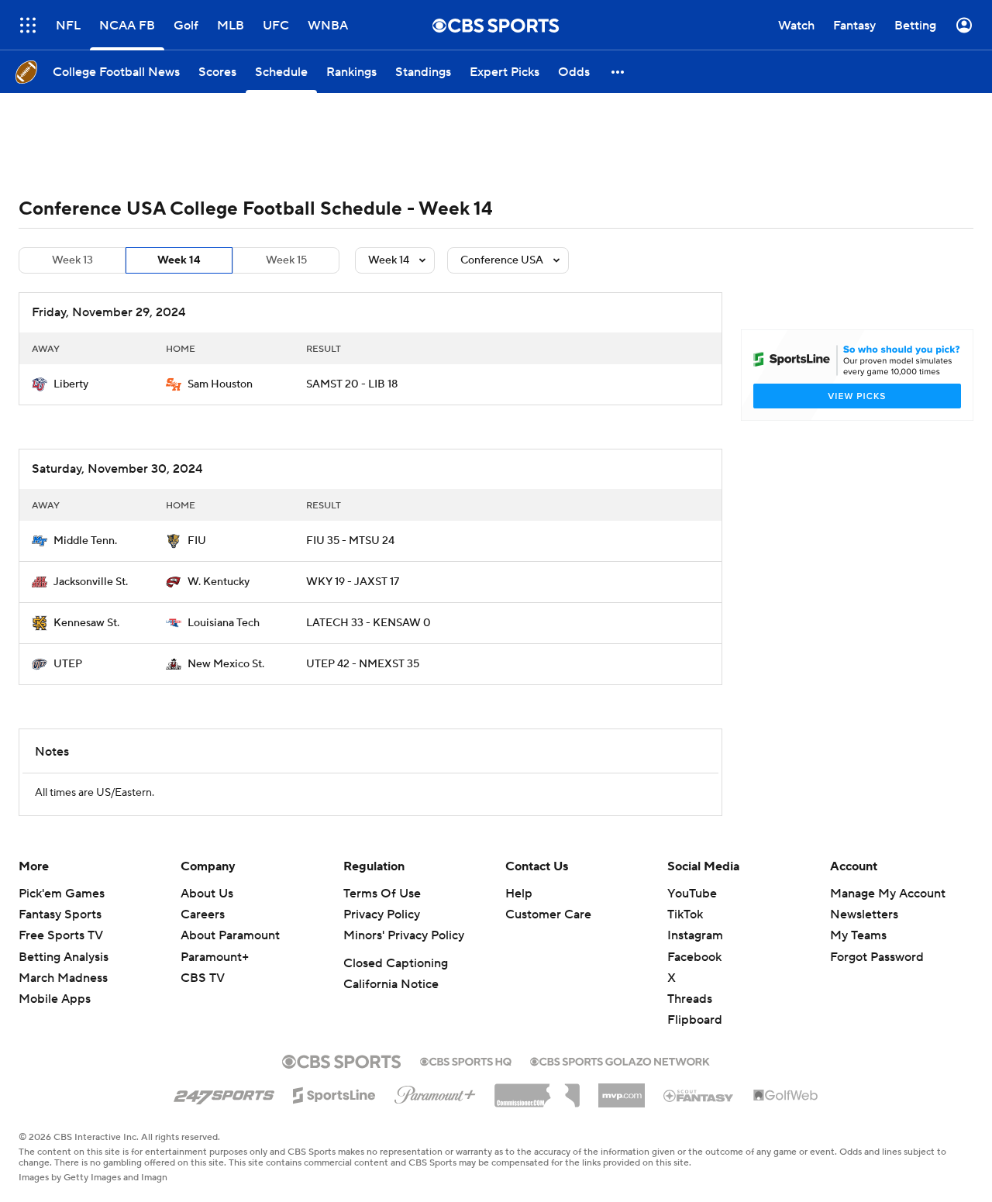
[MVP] (621, 1089)
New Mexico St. (226, 664)
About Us (207, 893)
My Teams (858, 935)
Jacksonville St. (90, 582)
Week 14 (179, 260)
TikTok (685, 914)
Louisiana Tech (224, 623)
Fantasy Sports (60, 914)
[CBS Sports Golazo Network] (620, 1060)
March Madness (63, 978)
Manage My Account (888, 893)
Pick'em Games (62, 893)
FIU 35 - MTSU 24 (350, 541)
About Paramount (230, 935)
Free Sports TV (61, 935)
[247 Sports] (224, 1092)
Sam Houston (220, 384)
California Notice (391, 984)
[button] (618, 71)
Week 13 (72, 260)
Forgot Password (877, 957)
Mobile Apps (55, 999)
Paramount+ (215, 957)
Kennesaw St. (86, 623)
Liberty (70, 384)
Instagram (695, 935)
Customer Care (548, 914)
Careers (203, 914)
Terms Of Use (382, 893)
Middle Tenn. (85, 541)
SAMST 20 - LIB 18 (352, 384)
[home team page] (39, 384)
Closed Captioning (395, 963)
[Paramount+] (435, 1092)
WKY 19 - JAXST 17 (352, 582)
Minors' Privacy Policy (403, 935)
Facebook (694, 957)
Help (518, 893)
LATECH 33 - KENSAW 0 (368, 623)
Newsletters (864, 914)
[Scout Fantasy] (699, 1095)
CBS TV (203, 978)
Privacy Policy (381, 914)
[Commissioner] (537, 1089)
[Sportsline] (334, 1092)
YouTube (692, 893)
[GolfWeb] (785, 1096)
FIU (197, 541)
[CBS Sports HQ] (466, 1060)
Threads (689, 999)
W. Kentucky (219, 582)
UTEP (67, 664)
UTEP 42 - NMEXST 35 (362, 664)
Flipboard (694, 1020)
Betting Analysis (63, 957)
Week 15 (286, 260)
